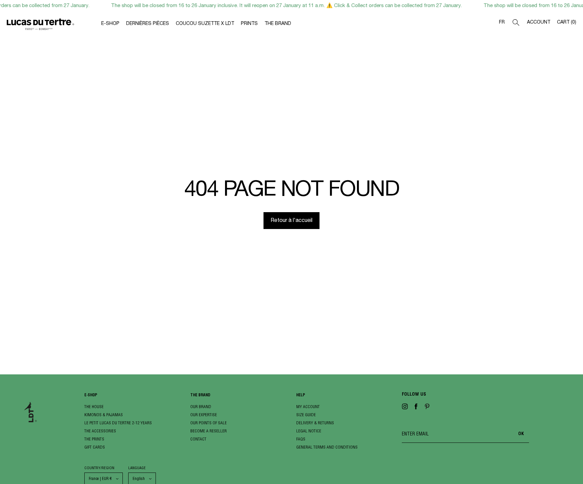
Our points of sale (208, 422)
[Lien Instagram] (405, 407)
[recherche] (515, 23)
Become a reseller (208, 430)
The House (94, 406)
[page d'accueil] (54, 26)
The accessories (100, 430)
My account (308, 406)
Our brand (200, 406)
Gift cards (94, 447)
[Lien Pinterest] (427, 407)
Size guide (306, 414)
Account (538, 22)
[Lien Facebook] (416, 407)
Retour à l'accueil (291, 221)
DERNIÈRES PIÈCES (147, 24)
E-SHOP (110, 24)
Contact (198, 439)
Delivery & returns (315, 422)
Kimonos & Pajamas (103, 414)
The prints (94, 439)
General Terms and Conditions (327, 447)
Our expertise (203, 414)
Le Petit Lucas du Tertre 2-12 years (118, 422)
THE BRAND (278, 24)
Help (300, 395)
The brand (200, 395)
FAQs (300, 439)
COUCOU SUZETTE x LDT (205, 24)
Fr (502, 22)
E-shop (90, 395)
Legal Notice (308, 430)
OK (521, 434)
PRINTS (249, 24)
